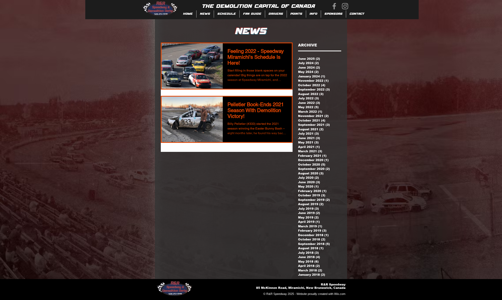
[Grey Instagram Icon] (345, 6)
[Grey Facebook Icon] (334, 6)
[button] (252, 14)
